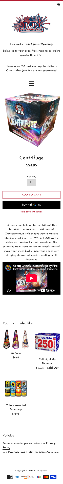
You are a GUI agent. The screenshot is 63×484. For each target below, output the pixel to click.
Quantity (31, 177)
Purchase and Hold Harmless (27, 452)
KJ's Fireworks (41, 471)
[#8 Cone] (16, 339)
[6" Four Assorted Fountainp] (16, 388)
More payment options (31, 212)
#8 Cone (16, 353)
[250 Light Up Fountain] (47, 342)
